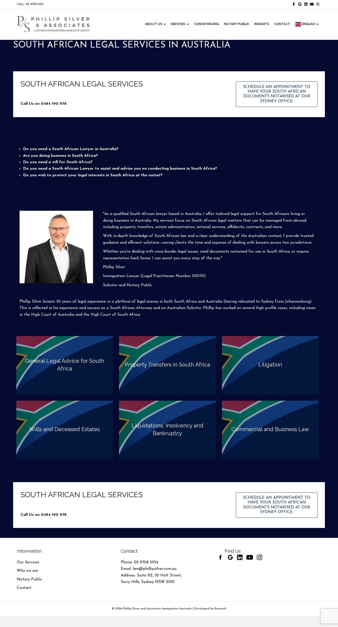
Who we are (27, 571)
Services (178, 24)
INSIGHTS (261, 24)
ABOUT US (153, 24)
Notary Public (29, 579)
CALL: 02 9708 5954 (30, 4)
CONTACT (282, 24)
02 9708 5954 (146, 562)
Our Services (28, 562)
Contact (24, 588)
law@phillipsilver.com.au (154, 569)
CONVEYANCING (206, 24)
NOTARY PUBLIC (236, 24)
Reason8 (220, 608)
